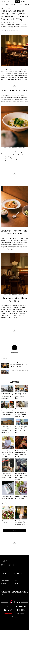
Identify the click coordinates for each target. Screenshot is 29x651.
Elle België (4, 573)
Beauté (8, 4)
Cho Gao (8, 307)
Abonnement (4, 570)
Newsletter (24, 1)
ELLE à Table (20, 4)
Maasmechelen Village (7, 70)
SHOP (17, 1)
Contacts (3, 576)
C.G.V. (16, 580)
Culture (13, 4)
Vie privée (3, 583)
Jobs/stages (18, 570)
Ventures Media (5, 580)
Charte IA (3, 587)
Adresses (14, 382)
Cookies (17, 583)
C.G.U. (16, 576)
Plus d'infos (12, 594)
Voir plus (14, 530)
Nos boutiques (18, 573)
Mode (3, 4)
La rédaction (6, 30)
